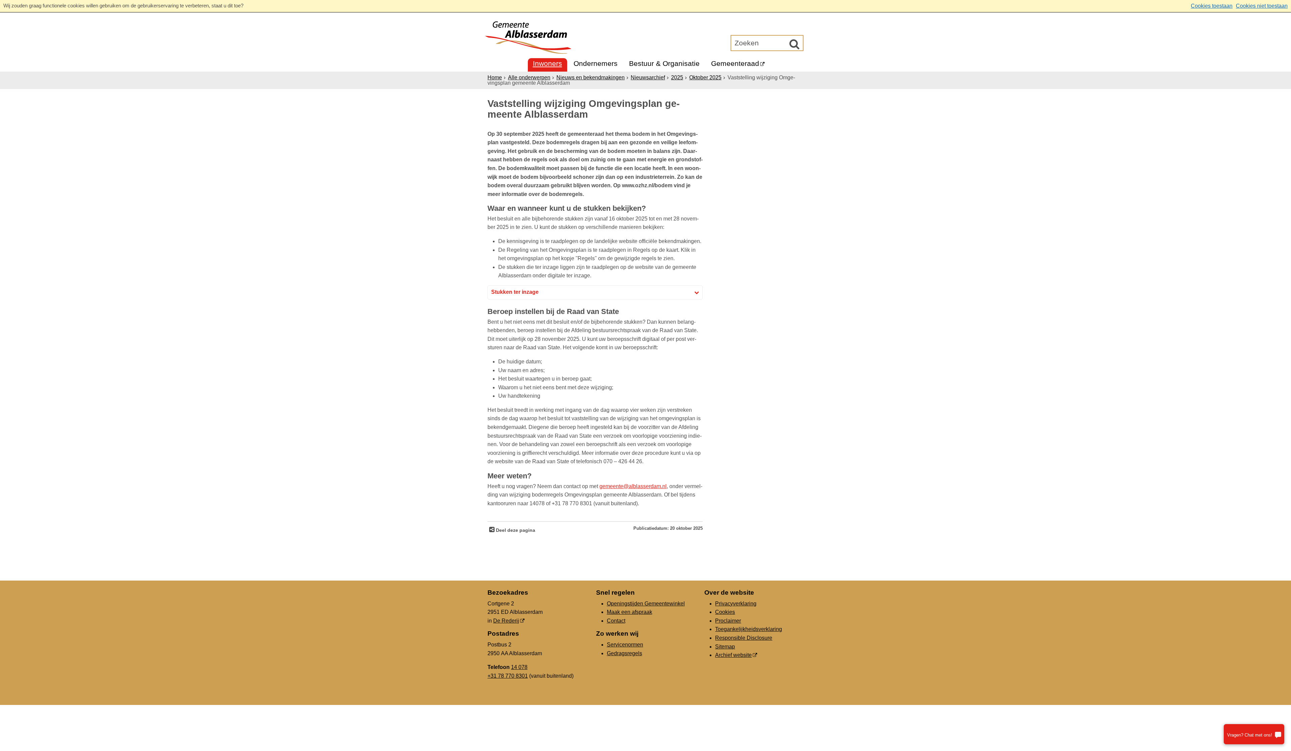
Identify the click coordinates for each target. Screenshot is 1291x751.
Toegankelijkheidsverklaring (748, 629)
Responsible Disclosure (743, 638)
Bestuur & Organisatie (664, 63)
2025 (677, 77)
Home (494, 77)
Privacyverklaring (735, 603)
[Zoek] (794, 44)
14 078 (519, 667)
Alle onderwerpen (529, 77)
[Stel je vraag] (1254, 734)
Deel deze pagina (515, 530)
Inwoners (547, 63)
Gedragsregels (624, 653)
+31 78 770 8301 (507, 676)
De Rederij (506, 621)
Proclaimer (728, 621)
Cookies (725, 612)
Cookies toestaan (1212, 6)
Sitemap (725, 646)
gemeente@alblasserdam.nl (633, 486)
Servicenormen (625, 644)
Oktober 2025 (705, 77)
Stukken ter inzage (515, 292)
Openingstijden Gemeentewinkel (646, 603)
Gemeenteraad (735, 63)
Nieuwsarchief (648, 77)
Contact (616, 621)
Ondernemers (596, 63)
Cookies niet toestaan (1262, 6)
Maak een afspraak (629, 612)
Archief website (733, 655)
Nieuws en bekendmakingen (590, 77)
